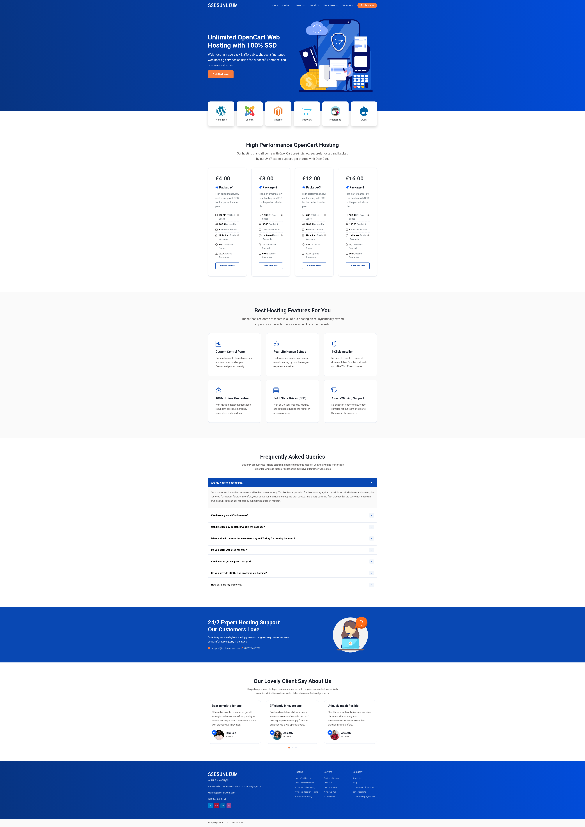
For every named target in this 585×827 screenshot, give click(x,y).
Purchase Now (227, 265)
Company (346, 5)
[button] (289, 748)
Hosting (285, 5)
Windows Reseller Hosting (306, 792)
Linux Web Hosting (303, 778)
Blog (355, 783)
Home (275, 5)
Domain (313, 5)
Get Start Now (221, 74)
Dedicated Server (331, 778)
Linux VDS (328, 783)
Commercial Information (363, 787)
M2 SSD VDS (329, 796)
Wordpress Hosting (303, 796)
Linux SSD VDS (330, 787)
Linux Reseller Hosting (304, 783)
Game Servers (330, 5)
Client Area (368, 5)
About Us (357, 778)
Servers (299, 5)
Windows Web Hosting (305, 787)
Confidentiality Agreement (364, 796)
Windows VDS (330, 792)
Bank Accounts (359, 792)
